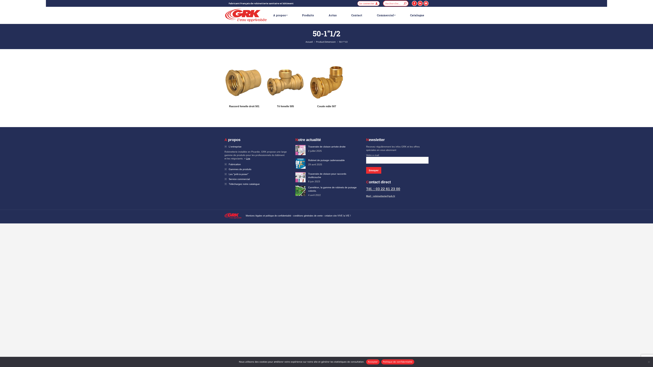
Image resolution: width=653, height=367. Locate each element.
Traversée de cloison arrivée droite (327, 146)
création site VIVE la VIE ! (338, 215)
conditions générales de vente (308, 215)
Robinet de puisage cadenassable (326, 160)
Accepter (373, 361)
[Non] (648, 362)
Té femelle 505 (285, 106)
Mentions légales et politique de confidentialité (268, 215)
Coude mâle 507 (326, 106)
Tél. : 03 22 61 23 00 (383, 189)
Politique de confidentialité (398, 361)
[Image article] (300, 150)
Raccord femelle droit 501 (244, 106)
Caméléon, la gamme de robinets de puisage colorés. (332, 189)
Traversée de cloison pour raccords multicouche (327, 175)
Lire (248, 158)
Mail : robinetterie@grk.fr (380, 196)
